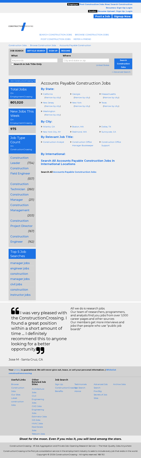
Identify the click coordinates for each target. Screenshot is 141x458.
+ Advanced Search (121, 72)
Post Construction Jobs (55, 39)
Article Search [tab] (36, 51)
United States (102, 65)
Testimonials (80, 384)
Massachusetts (108, 94)
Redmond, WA (79, 131)
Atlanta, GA (49, 126)
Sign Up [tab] (53, 51)
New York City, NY (52, 131)
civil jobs (16, 284)
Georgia (76, 94)
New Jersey (48, 102)
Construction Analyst (53, 142)
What (14, 55)
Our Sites (15, 394)
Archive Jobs (119, 384)
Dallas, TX (106, 126)
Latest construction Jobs (17, 401)
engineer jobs (19, 268)
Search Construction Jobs (55, 34)
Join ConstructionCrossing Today (23, 81)
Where (67, 55)
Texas (104, 102)
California (48, 94)
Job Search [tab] (16, 51)
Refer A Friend (82, 39)
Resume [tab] (65, 51)
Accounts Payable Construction (75, 45)
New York (77, 102)
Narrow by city (52, 97)
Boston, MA (78, 126)
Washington (49, 111)
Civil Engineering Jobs (38, 399)
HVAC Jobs (37, 423)
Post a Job (102, 16)
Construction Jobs (18, 45)
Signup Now (122, 16)
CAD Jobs (37, 406)
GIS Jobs (36, 420)
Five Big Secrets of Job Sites (100, 394)
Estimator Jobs (39, 416)
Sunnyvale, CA (108, 131)
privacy (17, 370)
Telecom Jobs (38, 433)
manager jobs (20, 263)
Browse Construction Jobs (92, 34)
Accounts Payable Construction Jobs (76, 83)
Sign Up (59, 384)
